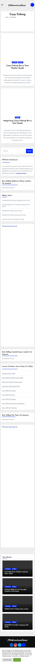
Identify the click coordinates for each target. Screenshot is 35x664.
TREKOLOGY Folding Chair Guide (12, 211)
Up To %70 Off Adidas (9, 399)
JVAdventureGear (17, 5)
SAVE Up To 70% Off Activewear (12, 382)
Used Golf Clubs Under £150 (11, 386)
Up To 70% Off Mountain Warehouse (13, 403)
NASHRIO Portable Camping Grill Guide (14, 215)
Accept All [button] (17, 659)
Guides (21, 62)
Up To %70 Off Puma (8, 395)
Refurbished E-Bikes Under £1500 (12, 378)
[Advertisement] (17, 24)
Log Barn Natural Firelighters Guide (13, 219)
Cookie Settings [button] (7, 659)
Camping (7, 569)
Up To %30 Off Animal (9, 390)
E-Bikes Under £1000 (8, 373)
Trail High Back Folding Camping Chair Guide (16, 200)
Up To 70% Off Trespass (9, 408)
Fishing (14, 62)
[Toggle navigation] (2, 5)
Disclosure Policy (21, 173)
